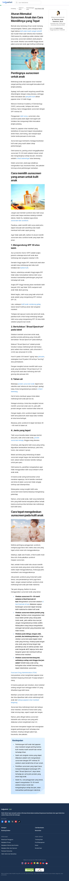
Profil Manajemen (40, 842)
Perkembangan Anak (30, 8)
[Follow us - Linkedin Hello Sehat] (9, 822)
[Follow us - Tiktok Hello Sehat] (19, 822)
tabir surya (24, 116)
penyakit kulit (30, 96)
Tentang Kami (39, 839)
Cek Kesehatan (39, 827)
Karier (36, 845)
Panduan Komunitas (6, 851)
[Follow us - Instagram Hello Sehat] (6, 822)
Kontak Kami (38, 848)
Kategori (3, 827)
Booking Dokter (5, 830)
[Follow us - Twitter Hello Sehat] (12, 822)
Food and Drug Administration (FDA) (24, 672)
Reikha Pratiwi (59, 28)
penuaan (41, 356)
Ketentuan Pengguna (7, 839)
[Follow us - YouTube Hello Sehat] (16, 822)
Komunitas (38, 830)
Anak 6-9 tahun (21, 8)
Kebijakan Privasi (6, 842)
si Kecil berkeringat (23, 158)
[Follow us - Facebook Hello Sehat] (2, 822)
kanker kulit (24, 268)
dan (19, 220)
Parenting (13, 8)
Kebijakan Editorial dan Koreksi (9, 845)
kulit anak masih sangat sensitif (31, 31)
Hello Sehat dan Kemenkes (8, 854)
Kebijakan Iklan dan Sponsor (9, 848)
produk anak (26, 384)
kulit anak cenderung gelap (31, 304)
